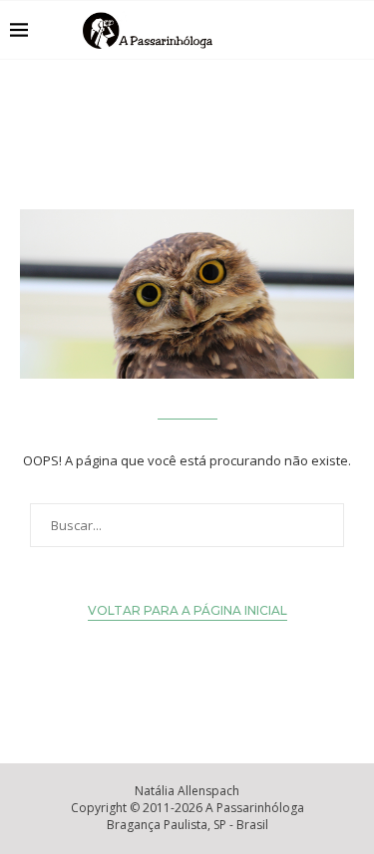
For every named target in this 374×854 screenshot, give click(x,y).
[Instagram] (302, 30)
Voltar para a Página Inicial (187, 610)
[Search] (354, 30)
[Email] (323, 30)
